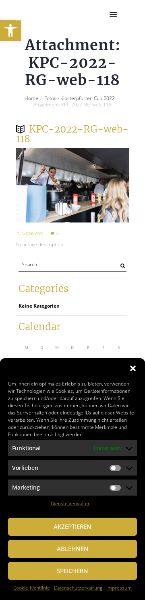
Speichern (72, 571)
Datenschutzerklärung (78, 587)
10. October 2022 (29, 233)
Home (31, 98)
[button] (10, 30)
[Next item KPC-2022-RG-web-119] (100, 185)
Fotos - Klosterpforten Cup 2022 (79, 98)
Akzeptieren (72, 526)
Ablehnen (73, 549)
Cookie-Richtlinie (31, 587)
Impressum (119, 587)
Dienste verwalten (71, 503)
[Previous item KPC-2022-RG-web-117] (44, 185)
